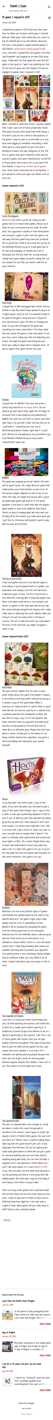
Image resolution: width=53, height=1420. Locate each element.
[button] (49, 18)
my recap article (31, 407)
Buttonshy (7, 220)
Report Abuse (26, 1414)
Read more (45, 1324)
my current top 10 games (34, 166)
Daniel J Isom (18, 6)
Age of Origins (8, 1332)
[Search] (49, 7)
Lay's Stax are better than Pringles (18, 1301)
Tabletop (6, 1220)
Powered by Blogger (26, 1403)
